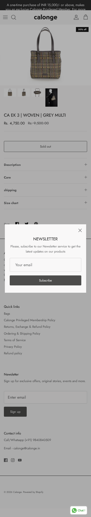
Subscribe (45, 280)
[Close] (80, 230)
